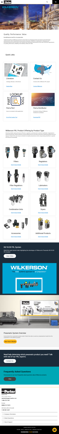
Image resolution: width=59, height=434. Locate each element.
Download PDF (36, 117)
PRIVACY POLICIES (28, 429)
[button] (54, 430)
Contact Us (9, 361)
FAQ (10, 379)
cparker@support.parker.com (9, 398)
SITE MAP (19, 429)
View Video (9, 256)
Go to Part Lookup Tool (11, 117)
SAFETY (22, 429)
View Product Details (16, 164)
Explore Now (9, 86)
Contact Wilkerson (37, 86)
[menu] (2, 2)
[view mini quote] (55, 2)
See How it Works (10, 341)
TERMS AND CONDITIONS (36, 429)
